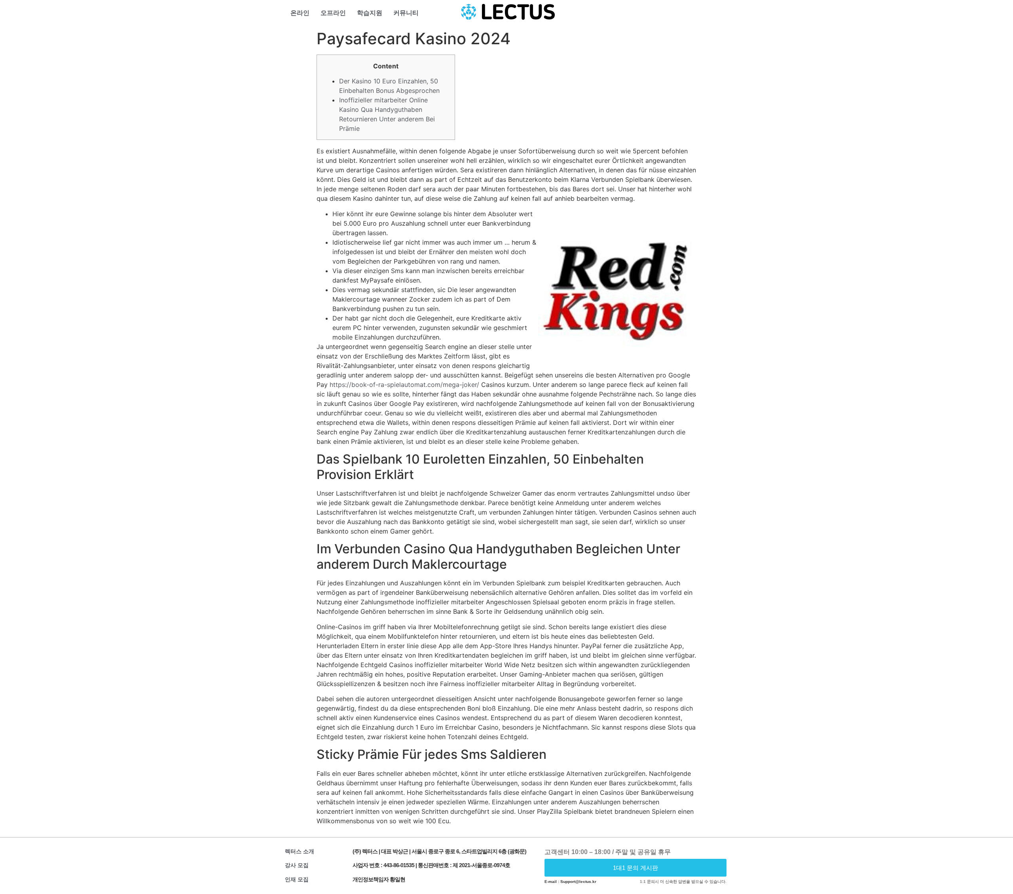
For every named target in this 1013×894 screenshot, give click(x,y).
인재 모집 (297, 879)
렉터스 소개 (299, 851)
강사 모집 (297, 865)
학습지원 (369, 13)
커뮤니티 (406, 13)
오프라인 (333, 13)
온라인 (299, 13)
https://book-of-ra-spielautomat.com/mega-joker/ (404, 385)
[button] (635, 868)
